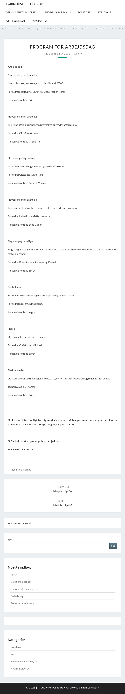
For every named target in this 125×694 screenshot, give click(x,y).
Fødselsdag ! (17, 596)
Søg (10, 539)
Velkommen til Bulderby (21, 12)
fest (12, 654)
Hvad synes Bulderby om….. (25, 661)
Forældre (84, 12)
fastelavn (15, 647)
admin (78, 53)
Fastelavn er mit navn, (22, 603)
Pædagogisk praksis (58, 12)
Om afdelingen (15, 20)
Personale (104, 12)
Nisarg (95, 687)
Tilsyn (13, 574)
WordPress (71, 687)
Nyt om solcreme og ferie (24, 588)
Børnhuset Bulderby (24, 4)
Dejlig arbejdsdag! (20, 581)
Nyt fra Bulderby (21, 469)
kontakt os (40, 20)
